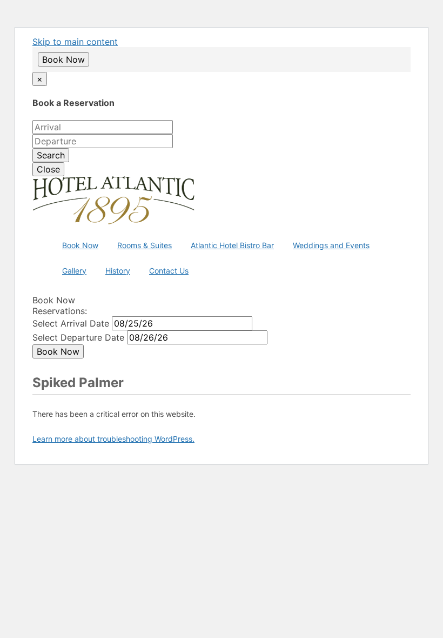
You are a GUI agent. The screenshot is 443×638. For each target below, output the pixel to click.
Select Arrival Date (70, 323)
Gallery (74, 270)
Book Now (63, 59)
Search (51, 155)
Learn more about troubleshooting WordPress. (113, 438)
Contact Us (169, 270)
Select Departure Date (78, 337)
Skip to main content (75, 41)
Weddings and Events (331, 245)
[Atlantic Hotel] (113, 221)
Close (48, 169)
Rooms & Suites (144, 245)
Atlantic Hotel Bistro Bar (232, 245)
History (117, 270)
